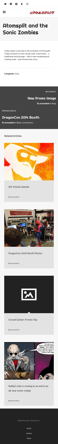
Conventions (27, 122)
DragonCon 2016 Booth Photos (25, 253)
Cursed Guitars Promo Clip (22, 319)
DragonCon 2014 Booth (20, 117)
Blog (17, 73)
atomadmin (45, 103)
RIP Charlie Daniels (18, 186)
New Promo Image (42, 98)
